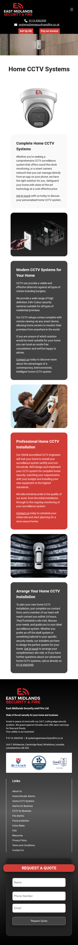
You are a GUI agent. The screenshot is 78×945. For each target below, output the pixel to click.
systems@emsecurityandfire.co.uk (39, 24)
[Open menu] (71, 9)
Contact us (22, 359)
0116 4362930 (37, 20)
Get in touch (23, 195)
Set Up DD (26, 31)
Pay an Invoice (49, 31)
